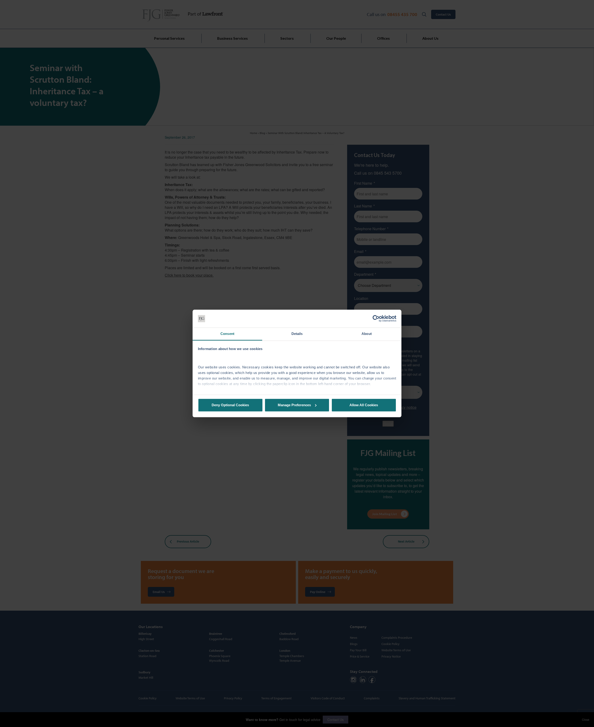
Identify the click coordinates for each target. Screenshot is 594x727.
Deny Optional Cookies (230, 405)
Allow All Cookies (363, 405)
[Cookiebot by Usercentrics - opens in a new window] (376, 318)
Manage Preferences (294, 405)
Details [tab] (297, 334)
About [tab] (367, 334)
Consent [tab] (227, 334)
